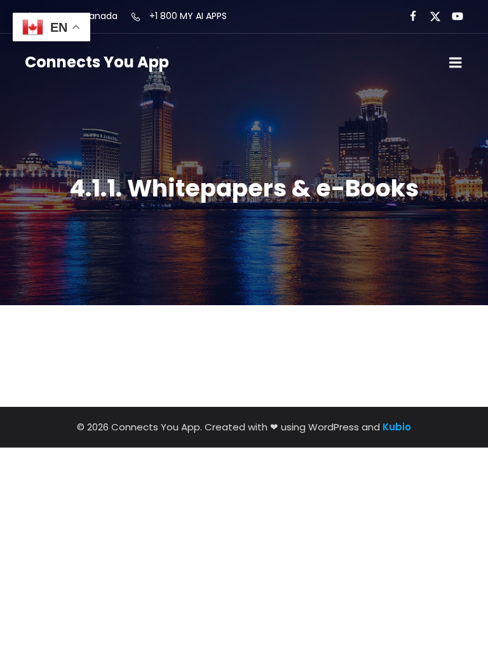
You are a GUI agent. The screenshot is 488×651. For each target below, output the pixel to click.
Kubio (397, 427)
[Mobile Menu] (455, 63)
